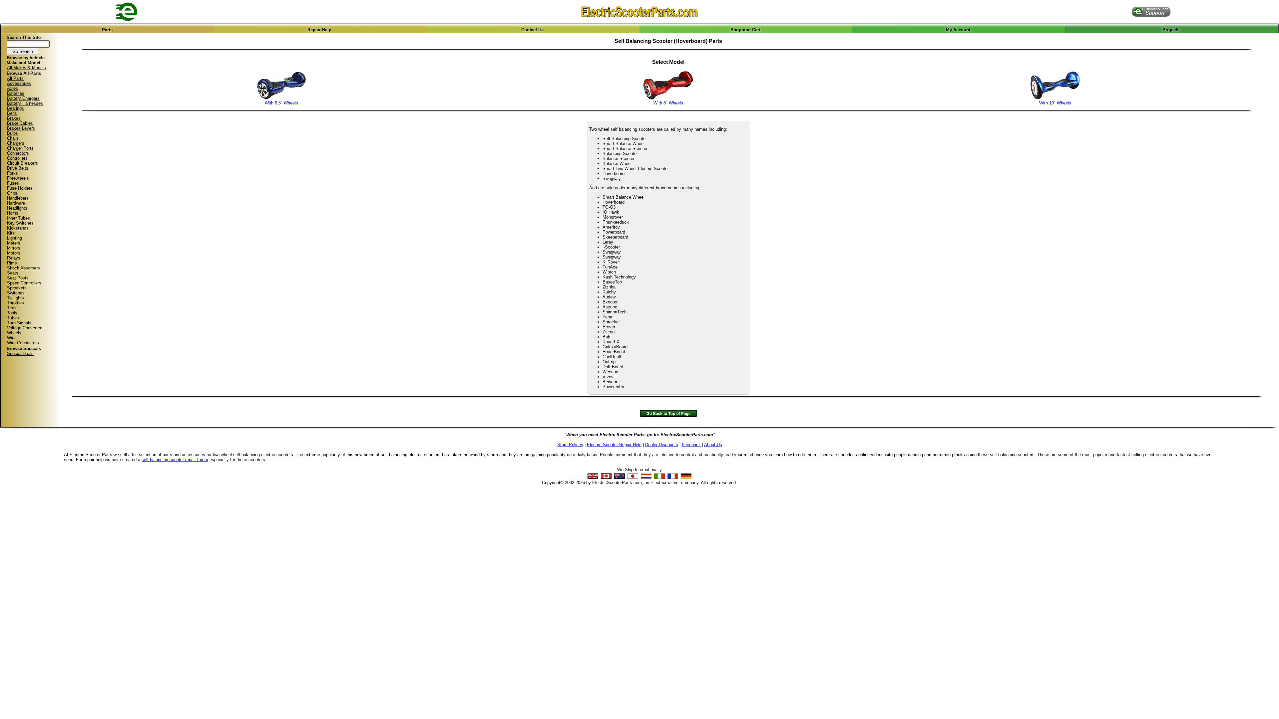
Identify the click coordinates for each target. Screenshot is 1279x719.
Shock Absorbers (23, 268)
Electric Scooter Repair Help (614, 444)
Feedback (691, 444)
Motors (13, 253)
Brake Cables (20, 123)
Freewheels (18, 178)
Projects (1170, 29)
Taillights (15, 297)
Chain (12, 138)
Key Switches (20, 223)
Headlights (17, 208)
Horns (12, 213)
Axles (12, 88)
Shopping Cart (745, 29)
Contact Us (532, 29)
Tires (12, 307)
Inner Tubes (18, 218)
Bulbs (12, 133)
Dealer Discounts (661, 444)
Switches (16, 292)
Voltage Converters (25, 327)
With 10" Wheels (1055, 102)
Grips (12, 193)
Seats (12, 272)
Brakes (14, 118)
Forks (12, 173)
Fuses (13, 183)
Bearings (15, 108)
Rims (12, 263)
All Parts (15, 78)
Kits (11, 233)
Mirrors (13, 248)
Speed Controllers (24, 282)
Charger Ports (20, 148)
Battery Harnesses (25, 103)
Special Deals (20, 353)
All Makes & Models (26, 67)
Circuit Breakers (22, 163)
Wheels (14, 332)
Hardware (16, 203)
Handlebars (18, 198)
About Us (713, 444)
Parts (107, 29)
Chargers (15, 143)
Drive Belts (17, 168)
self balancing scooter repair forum (175, 459)
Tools (12, 312)
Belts (12, 113)
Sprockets (17, 287)
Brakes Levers (21, 128)
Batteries (15, 93)
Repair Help (319, 29)
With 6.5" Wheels (281, 102)
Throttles (15, 302)
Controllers (17, 158)
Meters (13, 243)
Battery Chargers (23, 98)
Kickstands (18, 228)
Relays (13, 258)
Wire (11, 337)
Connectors (18, 153)
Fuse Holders (20, 188)
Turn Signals (19, 322)
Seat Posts (18, 277)
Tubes (13, 317)
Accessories (19, 83)
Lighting (14, 238)
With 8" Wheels (668, 102)
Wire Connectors (23, 342)
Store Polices (570, 444)
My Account (958, 29)
